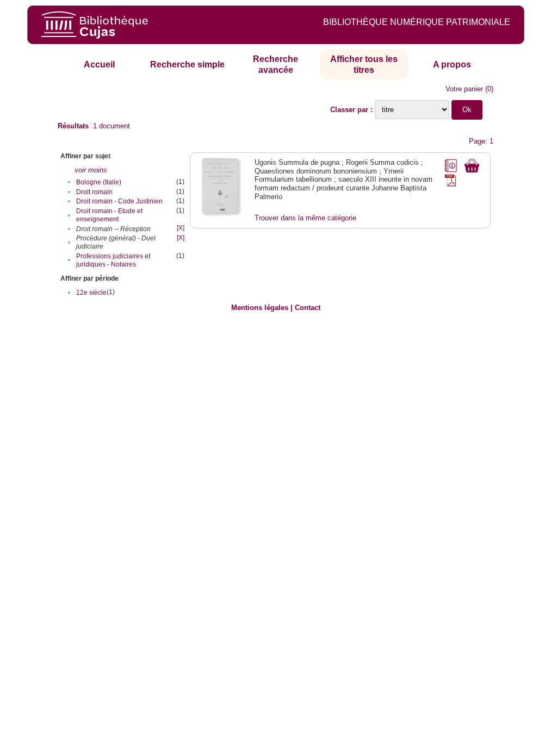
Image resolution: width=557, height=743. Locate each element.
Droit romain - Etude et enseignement (109, 215)
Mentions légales (259, 308)
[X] (180, 228)
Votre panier (464, 89)
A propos (452, 64)
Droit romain (94, 192)
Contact (307, 308)
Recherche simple (187, 64)
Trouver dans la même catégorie (305, 218)
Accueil (99, 64)
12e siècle (91, 292)
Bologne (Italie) (98, 182)
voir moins (91, 170)
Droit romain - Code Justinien (119, 201)
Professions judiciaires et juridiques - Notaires (113, 260)
